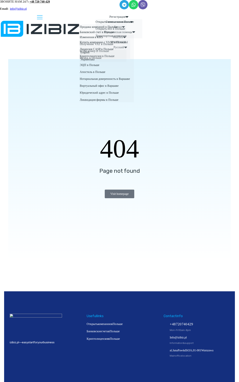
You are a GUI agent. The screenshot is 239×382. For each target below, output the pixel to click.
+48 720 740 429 (40, 1)
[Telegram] (124, 4)
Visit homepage (119, 193)
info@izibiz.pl (18, 8)
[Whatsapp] (133, 4)
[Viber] (143, 4)
